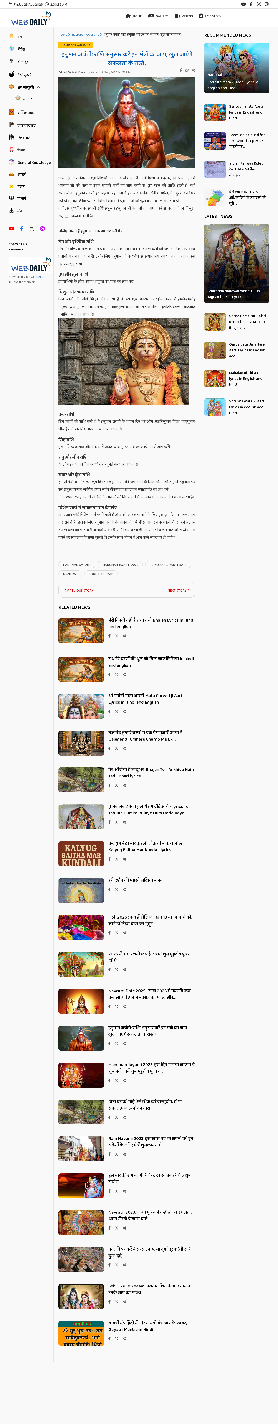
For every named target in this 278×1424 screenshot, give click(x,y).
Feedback (16, 249)
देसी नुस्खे (24, 75)
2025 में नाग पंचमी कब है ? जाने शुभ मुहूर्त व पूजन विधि (149, 957)
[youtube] (243, 4)
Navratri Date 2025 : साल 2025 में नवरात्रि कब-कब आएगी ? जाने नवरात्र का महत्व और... (150, 994)
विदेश (21, 49)
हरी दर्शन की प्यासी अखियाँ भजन (135, 880)
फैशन (21, 150)
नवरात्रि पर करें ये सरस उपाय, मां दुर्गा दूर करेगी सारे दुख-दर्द (149, 1252)
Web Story (212, 16)
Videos (187, 16)
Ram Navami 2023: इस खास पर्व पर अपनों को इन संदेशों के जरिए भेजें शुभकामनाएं (150, 1142)
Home (137, 16)
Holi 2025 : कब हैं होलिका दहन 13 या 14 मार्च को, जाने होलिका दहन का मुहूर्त (150, 920)
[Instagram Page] (43, 229)
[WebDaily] (31, 18)
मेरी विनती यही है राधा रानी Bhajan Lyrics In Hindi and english (151, 624)
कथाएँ (21, 199)
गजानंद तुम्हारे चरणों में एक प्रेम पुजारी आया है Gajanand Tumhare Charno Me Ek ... (145, 736)
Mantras (70, 574)
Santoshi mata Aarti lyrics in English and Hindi (246, 112)
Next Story (177, 590)
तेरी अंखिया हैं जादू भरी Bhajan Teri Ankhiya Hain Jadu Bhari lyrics (151, 773)
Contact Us (18, 244)
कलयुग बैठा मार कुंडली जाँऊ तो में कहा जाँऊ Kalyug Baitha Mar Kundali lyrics (145, 847)
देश (19, 37)
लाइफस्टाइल (26, 125)
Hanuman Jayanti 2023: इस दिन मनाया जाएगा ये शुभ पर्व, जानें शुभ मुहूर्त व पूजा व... (151, 1068)
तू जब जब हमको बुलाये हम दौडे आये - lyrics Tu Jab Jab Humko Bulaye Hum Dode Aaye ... (148, 810)
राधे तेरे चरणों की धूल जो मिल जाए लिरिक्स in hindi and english (151, 662)
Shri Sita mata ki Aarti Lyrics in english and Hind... (232, 85)
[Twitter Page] (32, 229)
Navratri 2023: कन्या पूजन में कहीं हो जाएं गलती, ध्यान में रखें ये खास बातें (150, 1216)
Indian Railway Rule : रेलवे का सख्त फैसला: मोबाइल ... (246, 169)
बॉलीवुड (23, 62)
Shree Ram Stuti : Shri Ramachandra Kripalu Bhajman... (247, 322)
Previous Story (80, 590)
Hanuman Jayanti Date (168, 565)
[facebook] (251, 4)
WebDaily (37, 277)
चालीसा (28, 99)
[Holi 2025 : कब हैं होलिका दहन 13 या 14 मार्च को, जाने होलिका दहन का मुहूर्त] (81, 939)
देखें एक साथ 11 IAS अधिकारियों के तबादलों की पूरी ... (247, 198)
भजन (21, 187)
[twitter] (259, 4)
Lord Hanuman (101, 574)
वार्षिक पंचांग (26, 113)
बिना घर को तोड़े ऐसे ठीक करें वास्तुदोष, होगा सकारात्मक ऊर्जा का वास (145, 1105)
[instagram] (267, 4)
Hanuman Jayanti (77, 565)
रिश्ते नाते (23, 138)
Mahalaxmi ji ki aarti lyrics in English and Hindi (245, 379)
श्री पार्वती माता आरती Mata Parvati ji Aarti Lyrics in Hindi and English (146, 699)
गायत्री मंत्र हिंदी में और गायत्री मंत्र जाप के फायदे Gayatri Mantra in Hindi (147, 1326)
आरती (21, 175)
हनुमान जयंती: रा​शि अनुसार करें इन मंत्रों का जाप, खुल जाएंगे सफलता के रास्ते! (148, 1031)
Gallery (161, 16)
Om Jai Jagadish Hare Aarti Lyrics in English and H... (247, 350)
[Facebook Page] (22, 229)
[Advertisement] (130, 1392)
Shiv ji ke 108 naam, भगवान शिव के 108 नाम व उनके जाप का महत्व (149, 1289)
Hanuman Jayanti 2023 (120, 565)
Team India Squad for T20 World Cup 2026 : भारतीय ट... (247, 141)
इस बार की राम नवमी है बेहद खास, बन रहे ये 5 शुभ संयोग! (149, 1179)
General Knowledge (34, 163)
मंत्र (19, 211)
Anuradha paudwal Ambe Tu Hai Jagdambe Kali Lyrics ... (234, 294)
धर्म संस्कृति (25, 88)
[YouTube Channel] (13, 229)
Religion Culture (85, 34)
